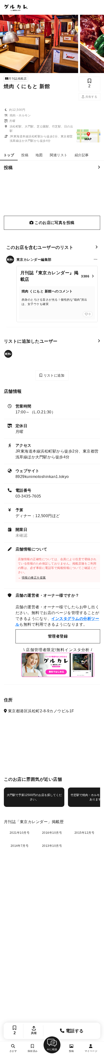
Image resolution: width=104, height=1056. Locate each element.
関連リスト (58, 155)
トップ (9, 155)
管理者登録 (58, 636)
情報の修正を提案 (34, 577)
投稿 (24, 155)
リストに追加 (53, 375)
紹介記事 (82, 155)
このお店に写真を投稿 (54, 223)
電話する (74, 1030)
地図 (39, 155)
